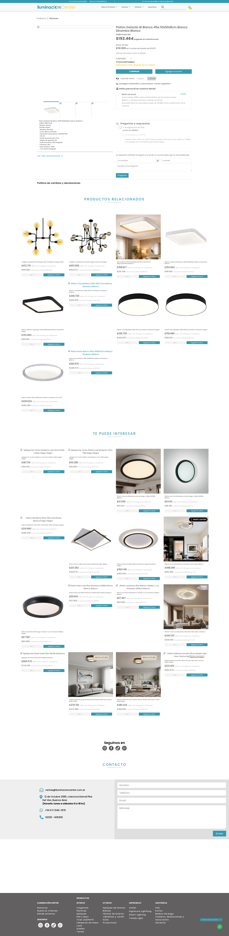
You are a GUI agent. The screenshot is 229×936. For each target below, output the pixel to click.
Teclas (80, 931)
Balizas (107, 910)
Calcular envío (127, 78)
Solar (106, 919)
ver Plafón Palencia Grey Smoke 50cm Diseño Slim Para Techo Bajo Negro (90, 674)
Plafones (53, 18)
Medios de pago (164, 913)
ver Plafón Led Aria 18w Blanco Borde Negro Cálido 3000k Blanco (138, 471)
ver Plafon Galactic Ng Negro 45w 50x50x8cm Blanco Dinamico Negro (43, 304)
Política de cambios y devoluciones (58, 183)
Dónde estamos (46, 913)
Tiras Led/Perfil (85, 919)
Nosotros (152, 7)
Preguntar (122, 175)
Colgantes (82, 907)
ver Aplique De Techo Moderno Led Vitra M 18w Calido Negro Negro (43, 451)
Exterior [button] (138, 7)
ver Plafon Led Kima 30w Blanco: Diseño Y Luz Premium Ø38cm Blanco (138, 587)
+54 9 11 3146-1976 (55, 810)
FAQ (157, 907)
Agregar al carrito (173, 71)
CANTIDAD (121, 58)
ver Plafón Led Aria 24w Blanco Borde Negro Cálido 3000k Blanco (186, 471)
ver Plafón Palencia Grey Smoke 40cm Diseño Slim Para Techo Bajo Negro (138, 674)
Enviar (219, 833)
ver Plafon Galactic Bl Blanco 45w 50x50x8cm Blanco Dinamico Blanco (186, 236)
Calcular (151, 78)
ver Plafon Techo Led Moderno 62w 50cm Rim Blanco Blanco (186, 606)
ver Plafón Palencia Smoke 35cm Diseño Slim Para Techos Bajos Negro (186, 655)
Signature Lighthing (140, 911)
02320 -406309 (54, 817)
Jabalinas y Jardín (113, 916)
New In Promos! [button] (108, 7)
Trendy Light (136, 918)
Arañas (81, 928)
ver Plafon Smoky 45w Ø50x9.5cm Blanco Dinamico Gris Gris (43, 372)
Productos (41, 18)
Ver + (32, 275)
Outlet (132, 907)
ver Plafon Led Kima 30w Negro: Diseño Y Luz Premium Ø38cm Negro (43, 606)
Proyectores (110, 922)
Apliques (81, 913)
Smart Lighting (137, 914)
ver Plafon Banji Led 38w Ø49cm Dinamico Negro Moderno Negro (138, 539)
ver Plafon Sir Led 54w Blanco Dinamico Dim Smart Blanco (186, 539)
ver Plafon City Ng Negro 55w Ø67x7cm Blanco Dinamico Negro (138, 304)
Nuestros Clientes (47, 910)
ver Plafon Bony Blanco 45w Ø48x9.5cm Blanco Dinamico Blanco (90, 353)
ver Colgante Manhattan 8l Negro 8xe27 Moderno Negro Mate (43, 236)
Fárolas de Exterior (113, 913)
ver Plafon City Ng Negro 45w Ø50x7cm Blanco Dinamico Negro (186, 304)
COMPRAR (134, 71)
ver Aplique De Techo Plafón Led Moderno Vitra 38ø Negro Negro (90, 451)
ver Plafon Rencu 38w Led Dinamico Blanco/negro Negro (90, 539)
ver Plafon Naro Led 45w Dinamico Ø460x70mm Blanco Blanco (90, 587)
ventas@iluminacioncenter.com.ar (65, 790)
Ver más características (48, 156)
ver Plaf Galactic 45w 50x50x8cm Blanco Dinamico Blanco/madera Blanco (138, 236)
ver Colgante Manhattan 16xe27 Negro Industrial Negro (90, 236)
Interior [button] (125, 7)
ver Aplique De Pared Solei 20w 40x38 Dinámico (43, 653)
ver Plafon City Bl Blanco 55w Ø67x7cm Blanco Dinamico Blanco (90, 285)
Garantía (160, 922)
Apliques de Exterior (114, 907)
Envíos (159, 910)
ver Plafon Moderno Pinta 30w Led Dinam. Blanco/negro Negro (43, 519)
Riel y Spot (83, 916)
